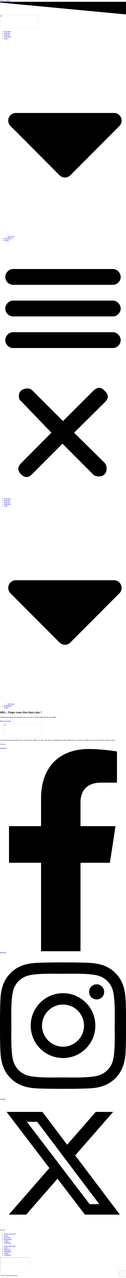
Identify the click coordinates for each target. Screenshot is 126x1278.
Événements (8, 238)
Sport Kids (7, 37)
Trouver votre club (9, 1234)
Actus (6, 1235)
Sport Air (7, 35)
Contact (6, 240)
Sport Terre (7, 31)
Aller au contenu (5, 1)
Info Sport (11, 236)
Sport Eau (7, 33)
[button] (63, 369)
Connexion (7, 1243)
